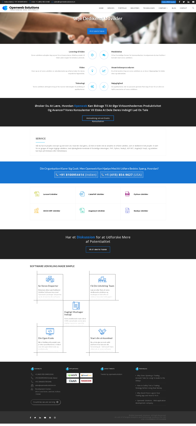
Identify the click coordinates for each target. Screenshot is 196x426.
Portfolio (122, 8)
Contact (183, 8)
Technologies (149, 8)
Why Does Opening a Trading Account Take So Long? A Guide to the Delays (150, 378)
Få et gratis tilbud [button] (97, 31)
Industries (135, 8)
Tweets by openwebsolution (111, 374)
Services (110, 8)
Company (162, 8)
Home (101, 8)
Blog (174, 8)
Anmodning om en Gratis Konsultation (98, 119)
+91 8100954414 (77, 175)
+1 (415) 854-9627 (123, 175)
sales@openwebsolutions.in (64, 2)
